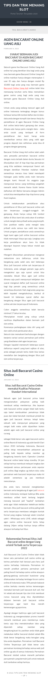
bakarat (40, 490)
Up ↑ (25, 676)
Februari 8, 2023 (11, 49)
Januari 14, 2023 (11, 380)
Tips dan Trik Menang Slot (24, 7)
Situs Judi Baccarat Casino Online (23, 373)
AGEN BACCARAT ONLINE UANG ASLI (24, 41)
